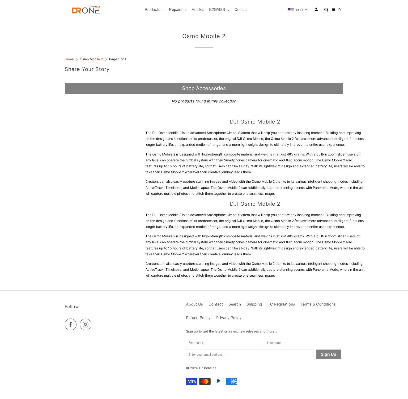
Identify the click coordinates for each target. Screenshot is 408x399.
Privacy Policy (229, 317)
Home (70, 59)
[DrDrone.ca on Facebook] (72, 324)
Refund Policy (198, 317)
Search (235, 304)
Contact (215, 304)
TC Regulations (281, 304)
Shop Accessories (204, 88)
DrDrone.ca (208, 368)
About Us (194, 304)
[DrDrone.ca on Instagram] (87, 324)
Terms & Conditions (318, 304)
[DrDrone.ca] (86, 10)
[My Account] (317, 9)
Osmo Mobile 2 (92, 59)
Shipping (254, 304)
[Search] (326, 9)
